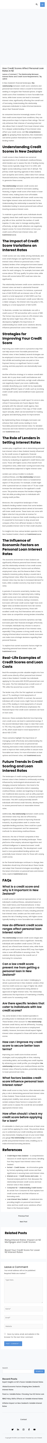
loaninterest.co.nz (9, 235)
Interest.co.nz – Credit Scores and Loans (22, 1176)
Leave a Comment (9, 74)
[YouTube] (34, 1429)
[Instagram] (23, 1429)
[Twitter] (13, 1429)
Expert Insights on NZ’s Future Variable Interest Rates (22, 1382)
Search (5, 1368)
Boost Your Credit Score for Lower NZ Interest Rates (22, 1251)
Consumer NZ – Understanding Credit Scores (24, 1188)
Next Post (23, 1222)
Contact (23, 1419)
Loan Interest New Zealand (17, 1199)
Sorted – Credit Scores (16, 1167)
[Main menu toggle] (42, 4)
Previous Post (23, 1216)
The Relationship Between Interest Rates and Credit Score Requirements (20, 75)
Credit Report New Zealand (17, 1156)
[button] (37, 4)
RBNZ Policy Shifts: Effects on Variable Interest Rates (22, 1399)
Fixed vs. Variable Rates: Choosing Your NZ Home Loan (23, 1394)
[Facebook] (29, 1429)
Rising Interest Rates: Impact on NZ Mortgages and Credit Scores (23, 1240)
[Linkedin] (18, 1429)
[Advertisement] (23, 33)
